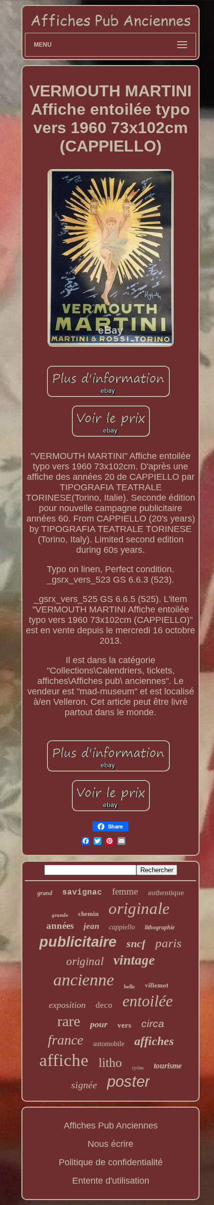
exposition (67, 1005)
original (85, 961)
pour (98, 1024)
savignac (82, 892)
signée (84, 1084)
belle (129, 986)
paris (168, 943)
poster (128, 1081)
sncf (135, 943)
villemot (156, 984)
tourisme (168, 1065)
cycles (138, 1067)
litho (110, 1062)
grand (44, 893)
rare (68, 1021)
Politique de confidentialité (111, 1162)
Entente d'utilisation (110, 1181)
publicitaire (77, 942)
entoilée (147, 1001)
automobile (108, 1044)
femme (125, 891)
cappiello (122, 927)
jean (91, 926)
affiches (154, 1041)
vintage (134, 960)
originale (139, 908)
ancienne (83, 980)
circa (152, 1023)
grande (60, 915)
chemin (88, 913)
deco (104, 1005)
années (60, 925)
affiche (64, 1060)
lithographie (160, 927)
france (65, 1040)
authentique (166, 893)
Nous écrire (110, 1144)
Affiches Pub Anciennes (111, 1125)
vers (124, 1025)
